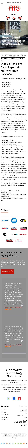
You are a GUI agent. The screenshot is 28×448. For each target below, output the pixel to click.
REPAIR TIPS (4, 417)
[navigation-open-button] (2, 4)
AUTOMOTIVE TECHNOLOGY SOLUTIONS (14, 25)
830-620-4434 (20, 106)
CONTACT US (5, 420)
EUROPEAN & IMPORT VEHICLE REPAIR (12, 59)
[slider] (8, 309)
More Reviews (6, 271)
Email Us (24, 425)
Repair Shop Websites (19, 434)
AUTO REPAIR (5, 414)
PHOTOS (3, 412)
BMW (20, 31)
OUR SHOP (4, 409)
